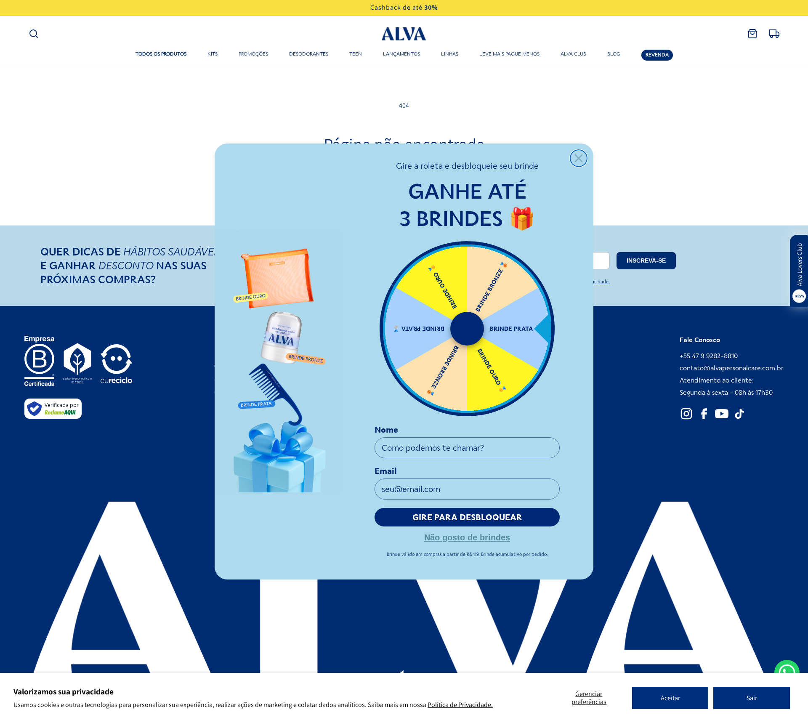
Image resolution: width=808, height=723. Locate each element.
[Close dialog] (578, 158)
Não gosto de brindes (467, 536)
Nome (386, 430)
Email (386, 471)
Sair (752, 698)
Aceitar (670, 698)
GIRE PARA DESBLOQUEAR (467, 517)
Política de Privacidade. (460, 704)
